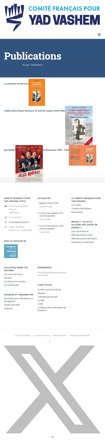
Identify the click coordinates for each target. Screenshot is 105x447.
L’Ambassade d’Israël (47, 296)
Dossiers (8, 277)
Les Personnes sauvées (15, 281)
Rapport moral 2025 (49, 203)
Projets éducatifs (12, 304)
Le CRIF (41, 300)
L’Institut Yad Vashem (81, 208)
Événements (77, 212)
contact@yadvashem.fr (19, 222)
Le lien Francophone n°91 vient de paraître (51, 214)
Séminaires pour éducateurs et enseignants (18, 299)
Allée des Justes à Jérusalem (84, 238)
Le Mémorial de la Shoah (49, 289)
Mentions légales (59, 335)
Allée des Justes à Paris (82, 234)
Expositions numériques (82, 242)
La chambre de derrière (16, 83)
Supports (8, 308)
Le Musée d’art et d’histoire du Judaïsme (52, 309)
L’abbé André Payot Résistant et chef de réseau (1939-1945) (34, 110)
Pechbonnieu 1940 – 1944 (56, 149)
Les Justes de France (13, 274)
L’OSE (40, 303)
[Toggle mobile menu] (99, 34)
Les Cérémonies (11, 285)
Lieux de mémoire (79, 231)
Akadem (41, 293)
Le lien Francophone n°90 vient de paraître (51, 227)
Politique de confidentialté (80, 335)
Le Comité (76, 204)
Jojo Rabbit (9, 149)
